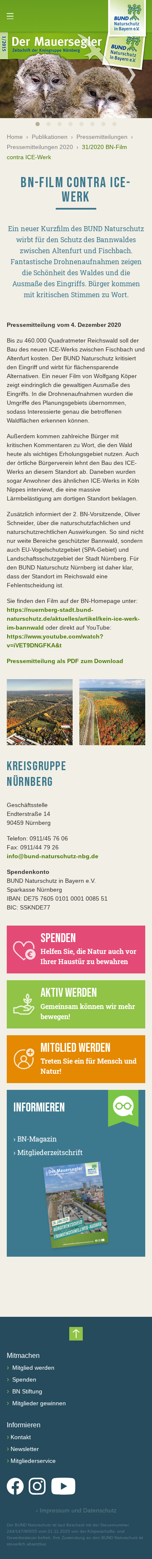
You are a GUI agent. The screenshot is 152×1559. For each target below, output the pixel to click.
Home (15, 136)
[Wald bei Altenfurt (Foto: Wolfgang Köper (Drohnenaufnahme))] (40, 712)
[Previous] (21, 75)
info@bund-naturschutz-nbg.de (52, 856)
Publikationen (50, 136)
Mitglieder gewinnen (38, 1403)
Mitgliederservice (33, 1460)
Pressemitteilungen (102, 136)
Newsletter (25, 1449)
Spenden (23, 1379)
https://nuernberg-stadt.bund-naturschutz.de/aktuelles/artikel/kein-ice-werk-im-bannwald (73, 618)
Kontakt (21, 1437)
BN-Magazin (35, 1138)
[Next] (131, 75)
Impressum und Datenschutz (76, 1510)
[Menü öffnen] (10, 16)
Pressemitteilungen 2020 (40, 147)
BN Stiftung (26, 1391)
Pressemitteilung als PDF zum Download (65, 661)
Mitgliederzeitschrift (48, 1152)
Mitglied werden (32, 1367)
